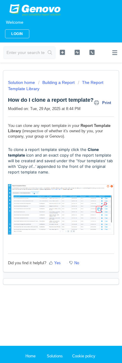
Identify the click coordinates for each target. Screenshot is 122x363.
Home (30, 356)
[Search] (50, 53)
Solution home (22, 82)
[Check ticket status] (77, 52)
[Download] (50, 178)
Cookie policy (83, 356)
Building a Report (58, 82)
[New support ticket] (62, 52)
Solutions (55, 356)
